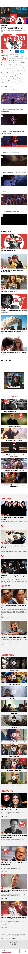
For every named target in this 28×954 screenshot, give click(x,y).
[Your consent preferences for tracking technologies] (25, 951)
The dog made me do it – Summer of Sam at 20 (14, 470)
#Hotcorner (6, 248)
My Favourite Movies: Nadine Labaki (9, 810)
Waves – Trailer (14, 713)
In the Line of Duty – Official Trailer (14, 785)
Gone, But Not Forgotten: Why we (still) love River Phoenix (13, 637)
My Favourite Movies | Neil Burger (14, 426)
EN (12, 944)
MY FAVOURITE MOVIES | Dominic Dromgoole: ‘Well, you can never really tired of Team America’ (13, 918)
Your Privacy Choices (11, 950)
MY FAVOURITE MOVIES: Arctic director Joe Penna (14, 411)
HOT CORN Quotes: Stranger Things (9, 250)
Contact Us (2, 938)
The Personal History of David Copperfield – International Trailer (14, 742)
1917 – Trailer (14, 727)
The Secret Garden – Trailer (14, 684)
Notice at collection (6, 952)
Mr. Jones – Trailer (14, 670)
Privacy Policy (8, 938)
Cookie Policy (14, 938)
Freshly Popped (6, 288)
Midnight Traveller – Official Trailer (14, 770)
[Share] (17, 51)
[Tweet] (22, 51)
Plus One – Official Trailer (14, 756)
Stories (5, 267)
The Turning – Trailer (14, 699)
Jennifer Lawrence (7, 62)
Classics (5, 515)
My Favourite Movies (7, 807)
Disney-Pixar (4, 227)
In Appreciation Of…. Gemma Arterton (9, 291)
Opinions (5, 543)
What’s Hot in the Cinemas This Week (14, 440)
